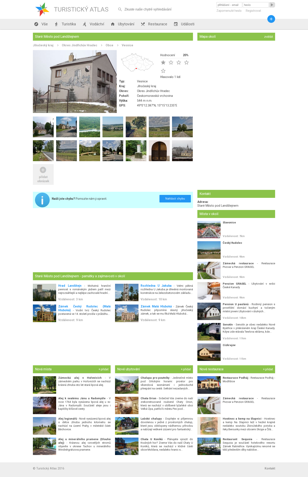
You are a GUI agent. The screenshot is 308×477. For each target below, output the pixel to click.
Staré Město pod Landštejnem (217, 205)
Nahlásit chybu (175, 198)
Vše (41, 24)
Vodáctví (93, 24)
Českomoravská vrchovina (155, 95)
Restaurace (154, 24)
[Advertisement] (113, 240)
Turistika (65, 24)
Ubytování (122, 24)
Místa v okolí (208, 214)
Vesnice (127, 45)
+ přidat (103, 369)
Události (183, 24)
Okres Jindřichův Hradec (79, 45)
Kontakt (270, 468)
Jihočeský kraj (43, 45)
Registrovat (253, 10)
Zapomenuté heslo (229, 10)
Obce (109, 45)
